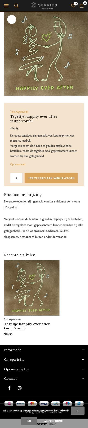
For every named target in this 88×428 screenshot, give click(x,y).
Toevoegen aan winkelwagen (51, 178)
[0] (81, 5)
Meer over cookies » (54, 420)
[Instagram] (19, 388)
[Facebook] (9, 388)
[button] (6, 6)
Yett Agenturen (19, 111)
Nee (29, 420)
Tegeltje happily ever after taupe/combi (27, 326)
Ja (77, 410)
